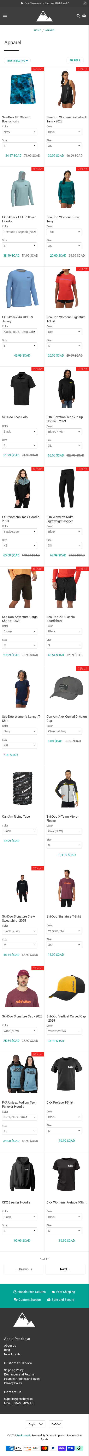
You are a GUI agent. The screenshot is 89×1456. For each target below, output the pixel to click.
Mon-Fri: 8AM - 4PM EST (19, 1403)
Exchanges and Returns (19, 1374)
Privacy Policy (13, 1383)
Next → (65, 1269)
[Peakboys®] (44, 16)
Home (37, 30)
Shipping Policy (14, 1370)
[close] (85, 3)
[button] (17, 60)
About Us (10, 1345)
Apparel (50, 30)
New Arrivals (12, 1354)
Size (4, 140)
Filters (75, 60)
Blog (7, 1350)
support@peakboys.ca (18, 1398)
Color (5, 126)
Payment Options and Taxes (22, 1378)
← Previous (23, 1269)
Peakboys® (23, 1435)
